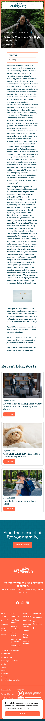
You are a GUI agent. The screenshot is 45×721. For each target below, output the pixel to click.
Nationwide (5, 653)
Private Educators (14, 634)
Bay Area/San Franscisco (10, 680)
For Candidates (37, 622)
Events (3, 635)
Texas (3, 667)
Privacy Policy (6, 690)
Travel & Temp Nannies (15, 627)
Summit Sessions (26, 642)
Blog (34, 628)
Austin (3, 664)
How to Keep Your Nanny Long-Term (20, 502)
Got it (22, 714)
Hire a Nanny (22, 544)
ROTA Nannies (15, 646)
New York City (6, 657)
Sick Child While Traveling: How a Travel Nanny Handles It (21, 455)
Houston (4, 674)
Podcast (26, 631)
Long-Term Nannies (14, 621)
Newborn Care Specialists (15, 640)
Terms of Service (7, 694)
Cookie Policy (10, 708)
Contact (4, 624)
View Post (9, 414)
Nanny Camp (25, 636)
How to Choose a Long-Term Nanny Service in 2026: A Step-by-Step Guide (22, 406)
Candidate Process (27, 625)
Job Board (27, 620)
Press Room (3, 629)
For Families (37, 617)
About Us (4, 620)
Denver (4, 677)
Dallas (3, 670)
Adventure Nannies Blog (16, 33)
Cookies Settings (7, 698)
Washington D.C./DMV (9, 661)
